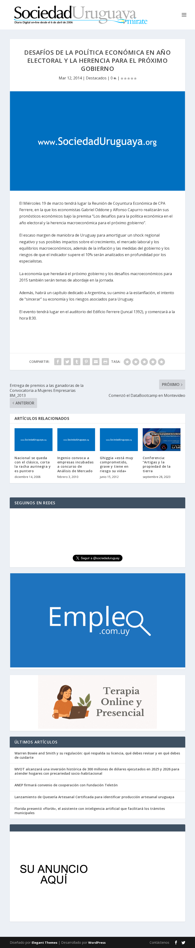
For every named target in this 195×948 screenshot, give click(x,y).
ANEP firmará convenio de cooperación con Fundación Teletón (66, 785)
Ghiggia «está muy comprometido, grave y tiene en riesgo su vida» (116, 464)
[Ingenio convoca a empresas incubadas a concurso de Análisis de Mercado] (76, 439)
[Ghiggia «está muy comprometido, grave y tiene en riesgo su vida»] (119, 439)
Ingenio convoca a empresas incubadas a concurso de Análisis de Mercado (75, 464)
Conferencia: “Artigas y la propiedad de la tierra (157, 464)
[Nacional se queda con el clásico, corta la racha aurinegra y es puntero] (34, 439)
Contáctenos (159, 942)
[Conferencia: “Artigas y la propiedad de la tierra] (162, 439)
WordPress (97, 942)
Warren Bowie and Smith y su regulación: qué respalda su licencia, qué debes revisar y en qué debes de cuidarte (97, 755)
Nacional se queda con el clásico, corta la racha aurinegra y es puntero (33, 464)
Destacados (96, 78)
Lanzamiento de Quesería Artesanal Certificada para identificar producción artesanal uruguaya (94, 797)
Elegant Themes (44, 942)
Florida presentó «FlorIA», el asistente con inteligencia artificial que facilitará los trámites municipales (90, 810)
